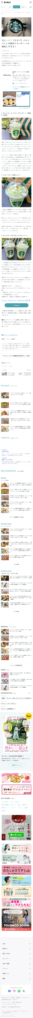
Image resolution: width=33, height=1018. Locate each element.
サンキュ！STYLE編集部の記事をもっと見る (16, 356)
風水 (19, 805)
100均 (10, 7)
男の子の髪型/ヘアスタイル (8, 805)
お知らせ (15, 999)
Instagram (16, 305)
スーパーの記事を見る (16, 665)
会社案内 (4, 1007)
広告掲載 (12, 997)
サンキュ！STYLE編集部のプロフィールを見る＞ (21, 87)
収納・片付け (6, 953)
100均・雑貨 (5, 963)
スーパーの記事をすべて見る (16, 517)
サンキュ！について (6, 1002)
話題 (31, 7)
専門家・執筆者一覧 (16, 1002)
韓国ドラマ (25, 805)
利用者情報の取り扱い (7, 999)
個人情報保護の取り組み (14, 1007)
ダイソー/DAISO (15, 802)
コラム (11, 366)
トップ (2, 10)
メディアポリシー (25, 997)
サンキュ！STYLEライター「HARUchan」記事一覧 (16, 300)
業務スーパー (5, 807)
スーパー (16, 7)
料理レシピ (24, 7)
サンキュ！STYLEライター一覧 (9, 1004)
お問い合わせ (5, 997)
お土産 (3, 810)
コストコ (13, 807)
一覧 (29, 693)
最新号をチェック (16, 765)
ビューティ (5, 958)
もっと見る (16, 564)
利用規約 (18, 997)
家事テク (5, 949)
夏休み (26, 807)
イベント (20, 807)
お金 (3, 944)
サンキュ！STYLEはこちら (20, 83)
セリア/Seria (5, 802)
